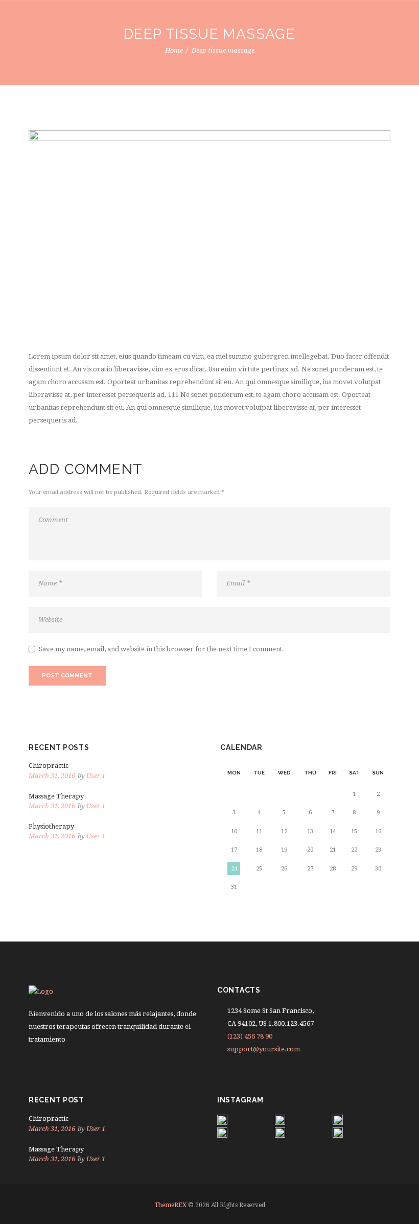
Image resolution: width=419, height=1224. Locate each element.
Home (174, 50)
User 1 (95, 776)
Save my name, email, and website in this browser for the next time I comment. (161, 649)
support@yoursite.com (263, 1049)
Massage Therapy (56, 796)
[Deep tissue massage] (209, 232)
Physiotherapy (51, 826)
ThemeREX (170, 1205)
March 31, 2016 (52, 776)
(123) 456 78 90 (249, 1036)
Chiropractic (48, 765)
